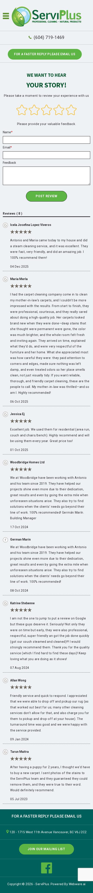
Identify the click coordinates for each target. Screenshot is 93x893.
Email (6, 147)
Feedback (9, 162)
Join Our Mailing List (46, 849)
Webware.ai (77, 884)
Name (7, 132)
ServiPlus (42, 884)
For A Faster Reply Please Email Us (44, 54)
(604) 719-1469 (49, 37)
